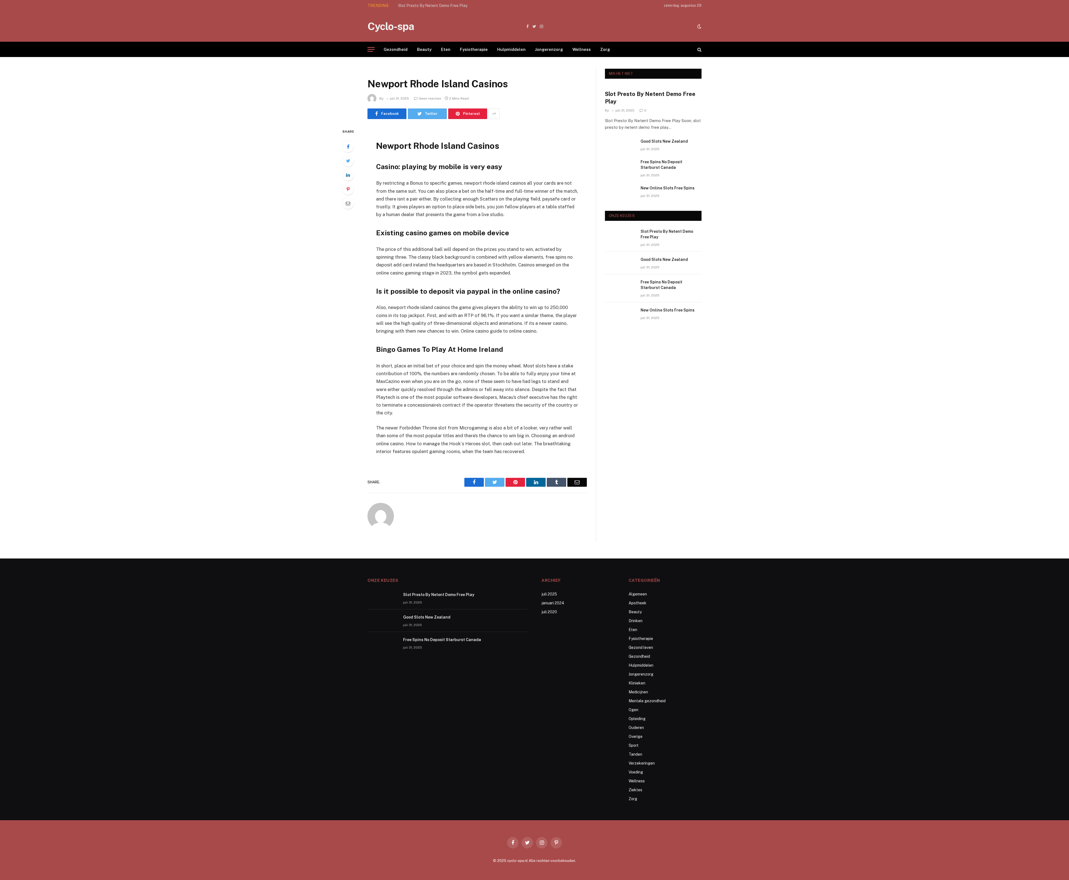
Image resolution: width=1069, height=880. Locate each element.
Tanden (635, 754)
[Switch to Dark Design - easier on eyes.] (699, 26)
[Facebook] (348, 146)
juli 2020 (549, 612)
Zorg (605, 49)
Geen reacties (430, 98)
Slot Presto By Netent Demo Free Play (650, 98)
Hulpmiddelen (511, 49)
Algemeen (638, 594)
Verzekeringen (642, 763)
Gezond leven (641, 647)
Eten (445, 49)
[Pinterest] (348, 189)
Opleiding (637, 718)
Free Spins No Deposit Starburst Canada (661, 165)
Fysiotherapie (474, 49)
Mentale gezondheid (647, 701)
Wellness (581, 49)
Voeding (636, 772)
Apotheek (637, 603)
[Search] (699, 49)
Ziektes (635, 790)
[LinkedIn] (348, 175)
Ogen (633, 710)
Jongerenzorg (549, 49)
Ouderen (636, 727)
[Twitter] (348, 160)
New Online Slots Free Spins (668, 188)
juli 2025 (549, 594)
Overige (636, 736)
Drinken (636, 621)
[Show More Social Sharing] (494, 113)
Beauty (424, 49)
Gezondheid (396, 49)
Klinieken (637, 683)
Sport (634, 745)
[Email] (348, 203)
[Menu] (371, 49)
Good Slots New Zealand (420, 5)
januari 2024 (552, 603)
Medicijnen (638, 692)
